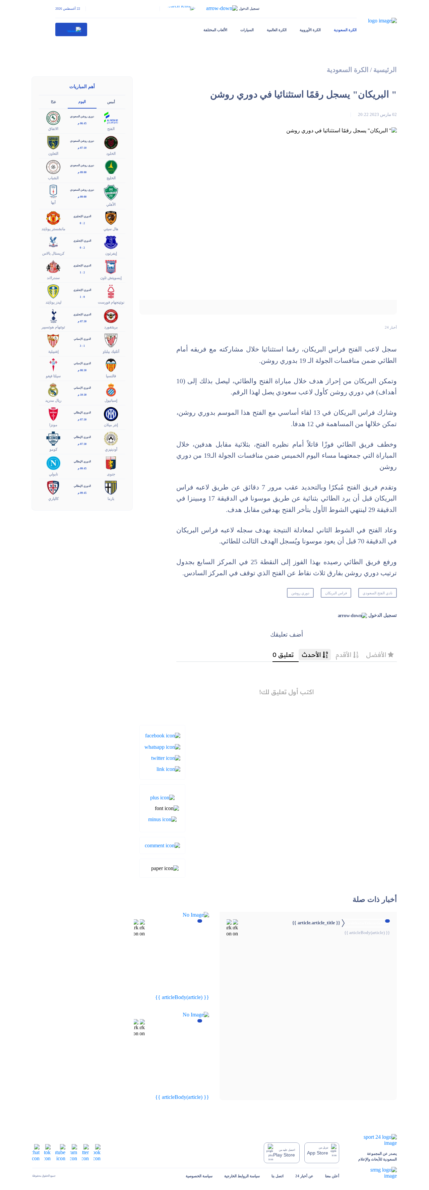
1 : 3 (82, 345)
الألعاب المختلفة (215, 30)
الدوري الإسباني (82, 338)
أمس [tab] (111, 102)
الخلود (111, 153)
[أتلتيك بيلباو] (111, 340)
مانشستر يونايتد (53, 229)
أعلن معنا (332, 1176)
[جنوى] (111, 462)
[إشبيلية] (53, 340)
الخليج (111, 178)
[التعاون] (53, 142)
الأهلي (111, 204)
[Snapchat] (36, 1152)
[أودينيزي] (111, 438)
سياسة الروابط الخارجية (242, 1176)
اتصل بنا (277, 1176)
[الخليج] (111, 166)
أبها (53, 202)
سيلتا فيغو (53, 376)
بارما (111, 499)
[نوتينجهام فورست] (111, 291)
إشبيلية (53, 351)
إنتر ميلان (111, 425)
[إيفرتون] (111, 242)
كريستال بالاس (53, 253)
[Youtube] (60, 1152)
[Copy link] (168, 769)
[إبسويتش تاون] (111, 266)
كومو (53, 449)
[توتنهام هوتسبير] (53, 315)
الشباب (53, 178)
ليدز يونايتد (53, 302)
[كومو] (53, 438)
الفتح (111, 129)
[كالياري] (53, 487)
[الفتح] (111, 117)
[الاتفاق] (53, 117)
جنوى (111, 474)
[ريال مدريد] (53, 389)
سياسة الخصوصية (199, 1176)
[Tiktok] (47, 1152)
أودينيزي (111, 449)
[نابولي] (53, 462)
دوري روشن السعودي (82, 116)
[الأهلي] (111, 192)
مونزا (53, 425)
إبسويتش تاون (111, 278)
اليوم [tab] (82, 102)
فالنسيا (111, 376)
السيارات (247, 30)
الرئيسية (385, 69)
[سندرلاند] (53, 266)
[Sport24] (374, 1140)
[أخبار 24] (71, 29)
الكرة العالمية (277, 30)
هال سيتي (111, 229)
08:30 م (82, 370)
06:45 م (82, 123)
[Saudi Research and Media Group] (374, 1173)
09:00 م (82, 172)
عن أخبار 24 (304, 1176)
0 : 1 (82, 297)
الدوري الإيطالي (82, 412)
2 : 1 (82, 272)
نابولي (53, 474)
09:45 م (82, 468)
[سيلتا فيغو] (53, 364)
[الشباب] (53, 166)
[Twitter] (165, 758)
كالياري (53, 499)
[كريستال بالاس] (53, 242)
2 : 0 (82, 223)
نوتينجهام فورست (111, 302)
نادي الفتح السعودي (377, 593)
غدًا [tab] (53, 102)
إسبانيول (111, 400)
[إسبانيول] (111, 389)
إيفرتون (111, 253)
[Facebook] (162, 735)
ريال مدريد (53, 400)
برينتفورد (111, 327)
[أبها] (53, 191)
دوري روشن (300, 593)
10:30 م (82, 394)
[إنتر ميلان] (111, 413)
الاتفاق (53, 129)
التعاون (53, 153)
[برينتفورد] (111, 315)
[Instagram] (73, 1152)
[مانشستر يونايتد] (53, 217)
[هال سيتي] (111, 217)
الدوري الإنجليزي (82, 216)
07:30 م (82, 321)
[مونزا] (53, 413)
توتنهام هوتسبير (53, 327)
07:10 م (82, 147)
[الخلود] (111, 142)
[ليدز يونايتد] (53, 291)
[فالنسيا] (111, 364)
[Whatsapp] (162, 746)
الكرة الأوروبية (310, 30)
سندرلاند (53, 278)
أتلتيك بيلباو (111, 351)
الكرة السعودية (345, 30)
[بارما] (111, 487)
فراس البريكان (336, 593)
